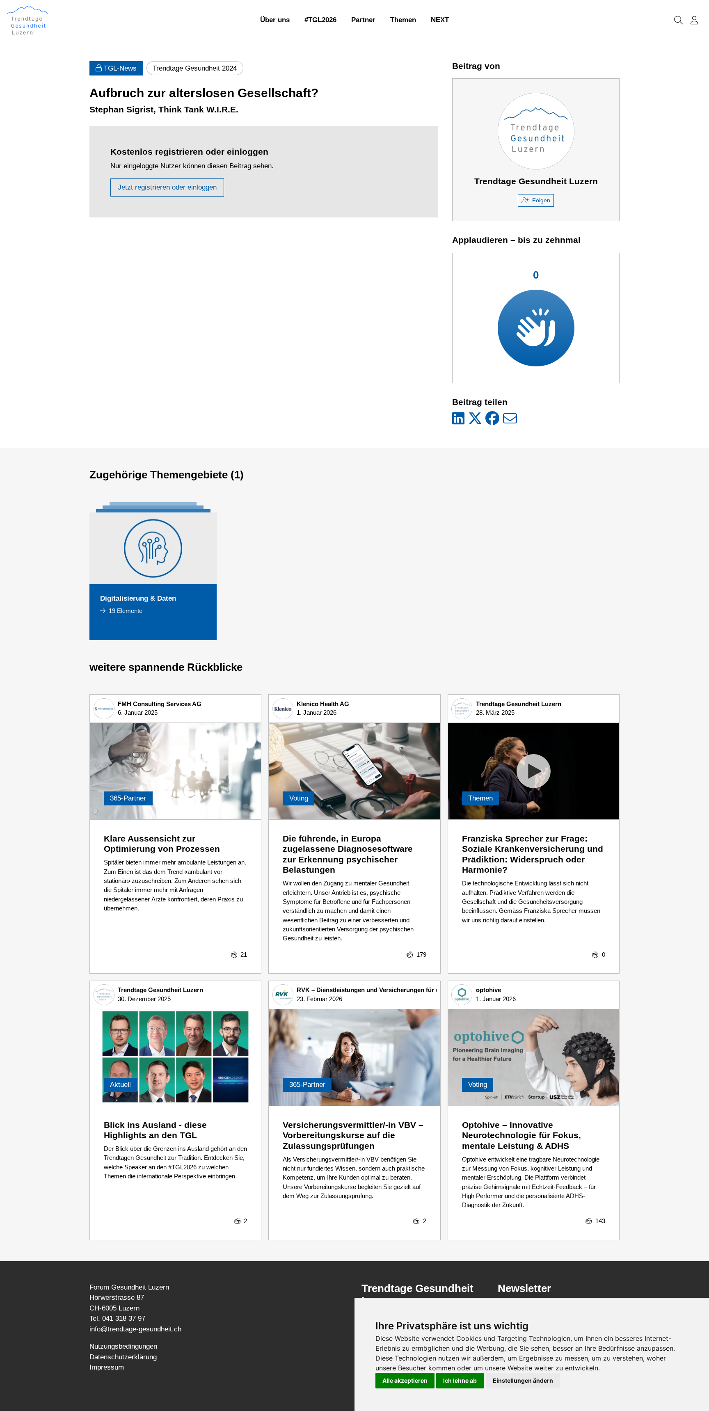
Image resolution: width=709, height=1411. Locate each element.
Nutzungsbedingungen (123, 1346)
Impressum (106, 1367)
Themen (403, 20)
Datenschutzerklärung (123, 1357)
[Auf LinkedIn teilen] (458, 419)
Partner (363, 20)
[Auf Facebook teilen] (492, 419)
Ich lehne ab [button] (460, 1380)
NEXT (440, 20)
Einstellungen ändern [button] (523, 1380)
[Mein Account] (694, 20)
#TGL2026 (320, 20)
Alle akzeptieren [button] (405, 1380)
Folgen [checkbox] (541, 200)
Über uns (275, 20)
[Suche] (678, 20)
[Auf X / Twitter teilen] (475, 419)
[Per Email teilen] (510, 419)
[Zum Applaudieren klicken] (536, 328)
